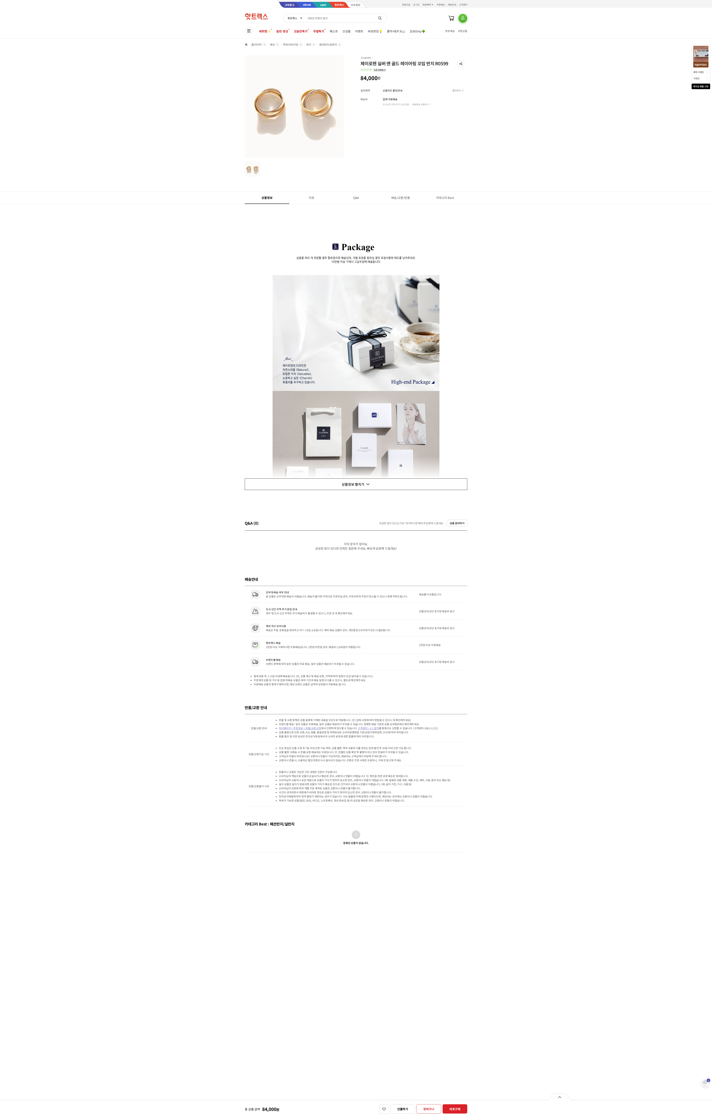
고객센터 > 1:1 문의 (368, 728)
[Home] (246, 44)
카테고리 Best (445, 197)
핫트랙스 (292, 18)
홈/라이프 (256, 44)
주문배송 (441, 4)
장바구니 (428, 1109)
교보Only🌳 (417, 31)
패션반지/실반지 (328, 44)
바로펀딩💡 (375, 31)
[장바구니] (451, 18)
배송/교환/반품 (400, 197)
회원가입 (406, 4)
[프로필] (462, 18)
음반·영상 (282, 31)
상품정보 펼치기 (353, 484)
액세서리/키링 (290, 44)
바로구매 (454, 1109)
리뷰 (311, 197)
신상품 (346, 31)
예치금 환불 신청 (700, 86)
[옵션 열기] (559, 1097)
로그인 (416, 4)
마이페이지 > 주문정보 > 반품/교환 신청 (300, 728)
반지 (308, 44)
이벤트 (359, 31)
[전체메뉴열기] (249, 31)
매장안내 (452, 4)
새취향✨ (265, 31)
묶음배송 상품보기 (420, 104)
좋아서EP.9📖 (396, 31)
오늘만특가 (301, 31)
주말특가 (318, 31)
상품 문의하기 (457, 523)
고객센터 (463, 4)
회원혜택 (427, 4)
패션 (272, 44)
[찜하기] (384, 1109)
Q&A (356, 197)
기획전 (696, 78)
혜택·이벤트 (698, 72)
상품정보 (266, 197)
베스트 (334, 31)
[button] (460, 63)
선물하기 (402, 1109)
